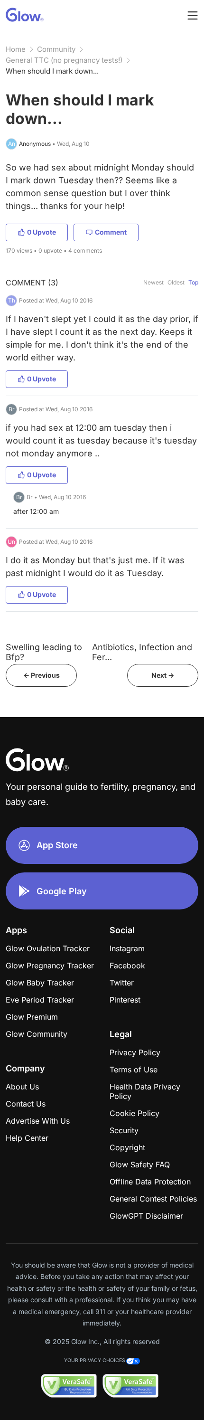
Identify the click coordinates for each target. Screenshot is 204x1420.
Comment (111, 232)
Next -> (162, 675)
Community (56, 49)
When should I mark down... (52, 71)
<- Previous (41, 675)
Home (16, 49)
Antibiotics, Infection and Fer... (142, 652)
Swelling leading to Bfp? (44, 652)
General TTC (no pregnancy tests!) (64, 60)
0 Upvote (41, 232)
